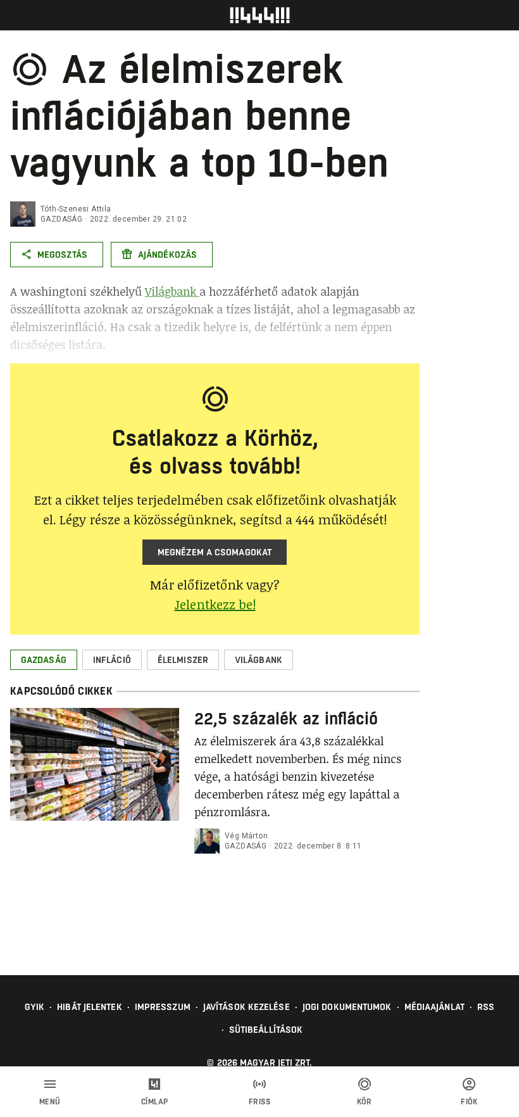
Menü (50, 1101)
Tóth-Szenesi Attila (76, 209)
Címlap (154, 1101)
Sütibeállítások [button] (266, 1030)
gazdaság (61, 219)
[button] (43, 660)
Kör (364, 1101)
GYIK (34, 1007)
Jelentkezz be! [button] (215, 604)
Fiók (469, 1101)
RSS (485, 1007)
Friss (260, 1101)
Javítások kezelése (246, 1007)
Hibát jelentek (89, 1007)
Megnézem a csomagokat (215, 552)
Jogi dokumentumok (347, 1007)
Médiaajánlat (434, 1007)
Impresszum (163, 1007)
